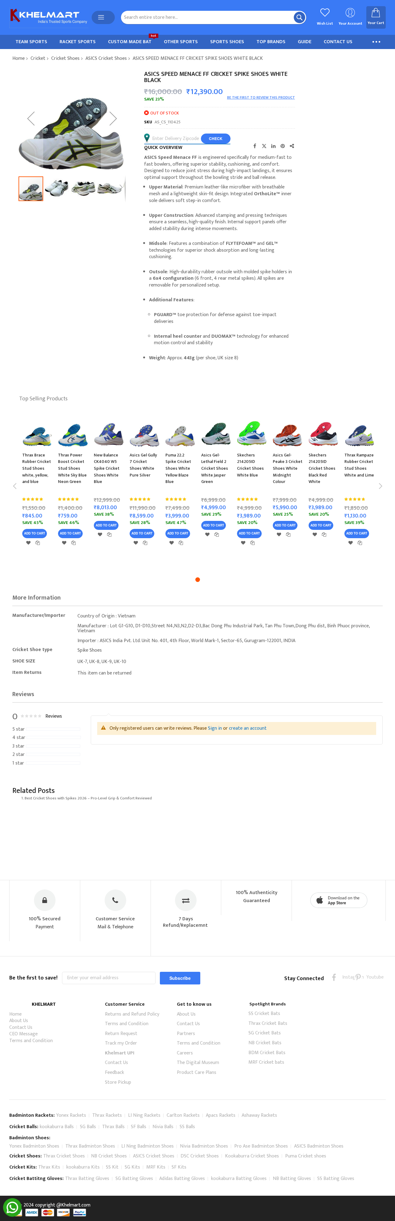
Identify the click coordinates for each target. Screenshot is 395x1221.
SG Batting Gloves (134, 1178)
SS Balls (187, 1127)
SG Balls (88, 1127)
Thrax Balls (113, 1127)
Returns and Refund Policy (132, 1014)
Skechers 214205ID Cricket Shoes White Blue (250, 465)
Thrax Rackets (107, 1115)
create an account (248, 728)
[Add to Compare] (37, 542)
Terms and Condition (31, 1041)
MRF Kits (155, 1167)
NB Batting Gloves (292, 1178)
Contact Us (20, 1027)
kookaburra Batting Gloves (239, 1178)
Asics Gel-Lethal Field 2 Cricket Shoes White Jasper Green (214, 468)
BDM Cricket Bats (266, 1053)
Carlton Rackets (183, 1115)
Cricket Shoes (65, 58)
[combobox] (213, 17)
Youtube (370, 977)
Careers (185, 1053)
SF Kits (179, 1167)
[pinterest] (358, 977)
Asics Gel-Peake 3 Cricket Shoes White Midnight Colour (287, 468)
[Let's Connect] (12, 1215)
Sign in (215, 728)
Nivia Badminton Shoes (204, 1146)
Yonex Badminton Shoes (34, 1146)
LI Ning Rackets (144, 1115)
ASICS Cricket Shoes (106, 58)
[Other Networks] (292, 146)
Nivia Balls (162, 1127)
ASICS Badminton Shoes (318, 1146)
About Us (18, 1021)
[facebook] (334, 977)
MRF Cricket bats (266, 1062)
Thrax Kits (49, 1167)
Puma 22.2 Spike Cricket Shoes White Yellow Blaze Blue (178, 468)
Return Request (121, 1033)
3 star (18, 746)
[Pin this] (283, 146)
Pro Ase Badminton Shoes (261, 1146)
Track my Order (121, 1043)
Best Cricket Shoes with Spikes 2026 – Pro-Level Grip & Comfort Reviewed (88, 798)
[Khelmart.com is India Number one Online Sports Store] (49, 17)
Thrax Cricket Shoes (64, 1156)
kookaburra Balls (57, 1127)
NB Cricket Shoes (109, 1156)
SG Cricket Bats (264, 1033)
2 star (18, 754)
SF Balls (138, 1127)
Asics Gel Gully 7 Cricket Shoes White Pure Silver (143, 465)
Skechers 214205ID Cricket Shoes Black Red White (322, 468)
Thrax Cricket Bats (267, 1023)
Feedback (114, 1072)
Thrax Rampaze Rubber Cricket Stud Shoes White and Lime (359, 465)
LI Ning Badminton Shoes (147, 1146)
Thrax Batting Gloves (87, 1178)
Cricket (38, 58)
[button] (31, 118)
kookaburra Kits (83, 1167)
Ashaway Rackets (259, 1115)
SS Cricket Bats (264, 1013)
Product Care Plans (196, 1072)
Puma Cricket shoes (305, 1156)
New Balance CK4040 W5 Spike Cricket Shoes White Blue (106, 468)
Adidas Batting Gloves (182, 1178)
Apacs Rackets (220, 1115)
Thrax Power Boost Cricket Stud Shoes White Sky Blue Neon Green (72, 468)
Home (18, 58)
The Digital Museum (198, 1062)
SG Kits (132, 1167)
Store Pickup (118, 1082)
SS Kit (112, 1167)
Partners (186, 1033)
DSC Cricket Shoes (200, 1156)
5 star (18, 729)
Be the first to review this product (261, 97)
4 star (18, 737)
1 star (18, 763)
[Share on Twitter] (264, 146)
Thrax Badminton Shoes (90, 1146)
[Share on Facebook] (255, 146)
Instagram (346, 977)
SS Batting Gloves (335, 1178)
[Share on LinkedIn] (273, 146)
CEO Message (23, 1034)
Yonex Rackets (71, 1115)
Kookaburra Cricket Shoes (252, 1156)
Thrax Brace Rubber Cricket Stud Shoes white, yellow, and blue (36, 468)
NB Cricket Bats (264, 1043)
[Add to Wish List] (28, 542)
